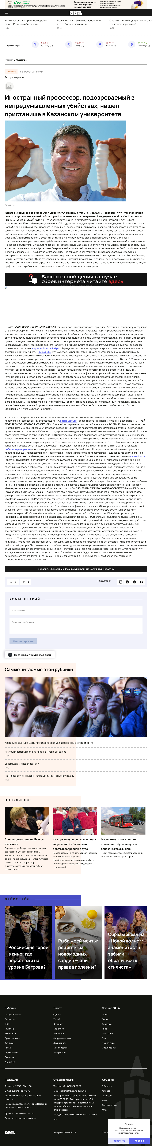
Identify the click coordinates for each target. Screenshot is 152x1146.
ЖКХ (7, 1024)
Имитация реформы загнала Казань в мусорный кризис (35, 751)
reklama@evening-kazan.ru (73, 1090)
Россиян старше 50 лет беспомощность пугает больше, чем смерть (79, 22)
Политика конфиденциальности (20, 1118)
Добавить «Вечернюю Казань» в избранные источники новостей (76, 569)
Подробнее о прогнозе (14, 46)
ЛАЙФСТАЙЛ (17, 899)
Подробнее (118, 1140)
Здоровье (106, 1024)
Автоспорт (58, 1033)
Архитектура (108, 1042)
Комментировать (23, 641)
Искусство (107, 1033)
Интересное (59, 1052)
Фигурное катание (62, 1038)
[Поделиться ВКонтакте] (120, 582)
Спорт (57, 1008)
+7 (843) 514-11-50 (23, 1086)
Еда (104, 1038)
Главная (9, 59)
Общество (21, 59)
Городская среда (13, 1014)
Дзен (104, 1100)
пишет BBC (44, 352)
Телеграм (107, 1095)
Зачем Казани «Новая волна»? (22, 763)
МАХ (104, 1109)
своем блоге (137, 456)
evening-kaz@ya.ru (21, 1090)
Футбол (57, 1014)
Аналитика (10, 1061)
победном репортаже (18, 449)
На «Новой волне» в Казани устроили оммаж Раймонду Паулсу (39, 775)
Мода (104, 1014)
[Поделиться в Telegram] (134, 582)
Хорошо (139, 1140)
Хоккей (56, 1019)
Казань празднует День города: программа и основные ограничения (49, 742)
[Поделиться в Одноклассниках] (127, 582)
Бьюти (105, 1019)
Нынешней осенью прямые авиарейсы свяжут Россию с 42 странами (26, 22)
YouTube (106, 1090)
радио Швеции (68, 420)
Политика (9, 1028)
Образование (11, 1052)
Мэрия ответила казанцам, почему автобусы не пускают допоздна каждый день (120, 844)
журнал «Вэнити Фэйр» (45, 348)
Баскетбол (58, 1028)
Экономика (10, 1033)
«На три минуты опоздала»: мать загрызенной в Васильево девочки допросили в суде (74, 844)
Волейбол (58, 1024)
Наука (8, 1047)
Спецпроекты (108, 1047)
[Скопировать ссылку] (141, 582)
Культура (9, 1042)
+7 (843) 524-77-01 (72, 1086)
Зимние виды (59, 1042)
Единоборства (60, 1047)
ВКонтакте (107, 1086)
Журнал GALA (111, 1008)
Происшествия (12, 1038)
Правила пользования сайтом (19, 1113)
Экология (9, 1057)
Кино (104, 1028)
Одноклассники (110, 1105)
